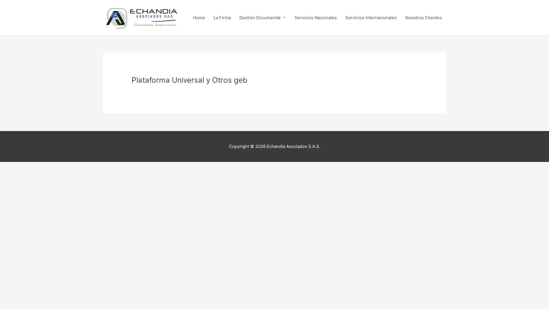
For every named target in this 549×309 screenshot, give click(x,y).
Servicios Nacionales (316, 17)
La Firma (222, 17)
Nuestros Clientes (423, 17)
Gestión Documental (260, 17)
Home (199, 17)
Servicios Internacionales (371, 17)
